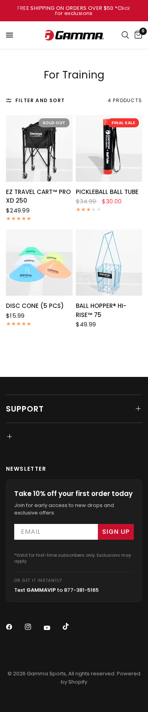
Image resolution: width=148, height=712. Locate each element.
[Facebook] (14, 627)
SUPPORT (25, 408)
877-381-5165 (81, 590)
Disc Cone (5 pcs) (35, 306)
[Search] (125, 35)
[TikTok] (71, 626)
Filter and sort (40, 100)
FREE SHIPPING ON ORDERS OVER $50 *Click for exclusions (73, 10)
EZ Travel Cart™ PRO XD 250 (38, 196)
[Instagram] (33, 627)
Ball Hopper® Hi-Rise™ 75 (101, 310)
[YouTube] (52, 627)
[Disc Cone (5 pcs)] (39, 262)
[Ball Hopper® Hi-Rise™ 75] (109, 262)
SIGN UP (115, 531)
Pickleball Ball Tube (107, 192)
